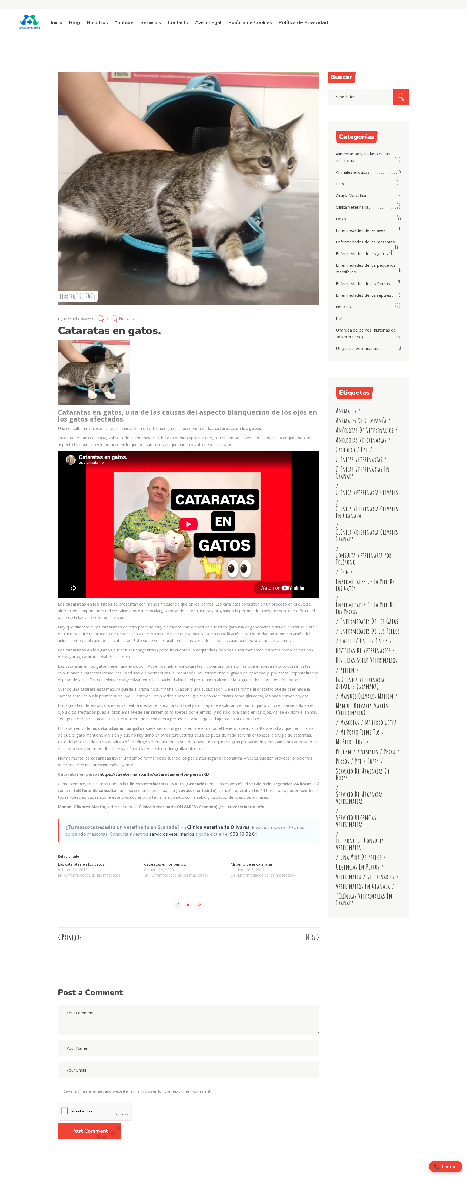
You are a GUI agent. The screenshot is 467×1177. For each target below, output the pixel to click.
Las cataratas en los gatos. (81, 864)
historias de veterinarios (363, 650)
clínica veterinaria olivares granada (367, 535)
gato (365, 640)
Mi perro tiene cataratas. (252, 864)
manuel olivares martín (366, 696)
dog (344, 572)
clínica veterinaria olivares (367, 492)
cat (364, 449)
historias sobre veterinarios (366, 660)
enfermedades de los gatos (369, 621)
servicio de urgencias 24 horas (363, 774)
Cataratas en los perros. (165, 864)
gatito (347, 640)
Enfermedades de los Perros (363, 283)
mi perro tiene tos (360, 732)
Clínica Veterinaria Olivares (218, 827)
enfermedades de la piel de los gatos (365, 585)
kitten (347, 670)
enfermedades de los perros (370, 631)
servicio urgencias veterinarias (356, 821)
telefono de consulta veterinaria (360, 844)
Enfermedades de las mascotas (365, 242)
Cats (340, 183)
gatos (382, 640)
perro (389, 751)
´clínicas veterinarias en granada (364, 899)
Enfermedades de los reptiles (363, 295)
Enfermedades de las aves (361, 230)
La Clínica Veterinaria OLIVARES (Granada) (360, 683)
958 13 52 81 (244, 834)
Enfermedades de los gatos (362, 253)
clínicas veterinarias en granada (363, 472)
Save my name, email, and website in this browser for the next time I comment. (137, 1091)
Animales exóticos (352, 172)
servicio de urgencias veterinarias (359, 797)
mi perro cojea (381, 722)
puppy (373, 761)
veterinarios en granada (363, 886)
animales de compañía (361, 420)
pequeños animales (357, 751)
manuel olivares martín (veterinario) (362, 709)
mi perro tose (350, 741)
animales (346, 410)
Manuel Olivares (79, 319)
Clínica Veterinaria (352, 207)
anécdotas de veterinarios (364, 430)
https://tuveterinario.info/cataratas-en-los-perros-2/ (154, 774)
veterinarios (381, 876)
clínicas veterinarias (359, 459)
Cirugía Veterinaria (353, 195)
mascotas (349, 722)
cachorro (345, 449)
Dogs (341, 218)
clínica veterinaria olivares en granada (367, 512)
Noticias (126, 318)
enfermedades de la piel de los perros (365, 608)
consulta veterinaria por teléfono (363, 559)
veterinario (348, 876)
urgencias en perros (357, 867)
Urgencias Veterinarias (357, 348)
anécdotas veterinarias (361, 440)
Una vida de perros (361, 857)
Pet (339, 318)
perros (342, 761)
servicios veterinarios (171, 834)
